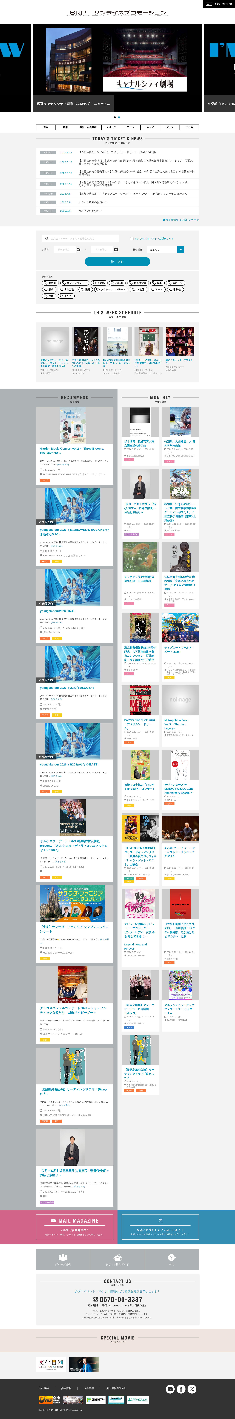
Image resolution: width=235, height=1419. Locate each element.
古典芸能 (69, 289)
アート (130, 127)
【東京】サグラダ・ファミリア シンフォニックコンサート (74, 929)
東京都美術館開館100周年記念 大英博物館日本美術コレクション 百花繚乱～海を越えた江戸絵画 (140, 653)
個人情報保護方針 (116, 1388)
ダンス (169, 127)
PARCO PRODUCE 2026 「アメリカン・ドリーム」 (139, 724)
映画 (141, 878)
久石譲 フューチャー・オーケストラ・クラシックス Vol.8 (179, 852)
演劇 (51, 289)
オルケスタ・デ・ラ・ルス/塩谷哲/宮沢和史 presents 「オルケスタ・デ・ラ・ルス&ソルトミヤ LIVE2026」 (74, 845)
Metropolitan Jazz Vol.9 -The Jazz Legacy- (175, 724)
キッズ (150, 127)
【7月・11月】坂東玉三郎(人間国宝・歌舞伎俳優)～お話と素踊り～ (74, 1173)
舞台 (45, 127)
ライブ (45, 480)
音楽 (65, 127)
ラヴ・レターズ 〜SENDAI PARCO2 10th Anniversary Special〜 (178, 788)
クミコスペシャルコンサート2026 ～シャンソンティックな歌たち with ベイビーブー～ (73, 1010)
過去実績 (89, 1388)
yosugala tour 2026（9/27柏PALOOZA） (67, 687)
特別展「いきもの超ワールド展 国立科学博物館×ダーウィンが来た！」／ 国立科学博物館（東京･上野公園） (180, 512)
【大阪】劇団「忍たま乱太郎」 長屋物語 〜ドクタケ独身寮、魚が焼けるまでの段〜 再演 (179, 930)
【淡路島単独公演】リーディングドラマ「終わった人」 (73, 1092)
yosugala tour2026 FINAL (57, 611)
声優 (51, 296)
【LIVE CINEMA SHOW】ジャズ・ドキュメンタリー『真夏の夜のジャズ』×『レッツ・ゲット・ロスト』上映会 (140, 856)
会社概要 (44, 1388)
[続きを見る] (63, 464)
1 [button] (115, 117)
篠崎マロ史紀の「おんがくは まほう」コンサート (139, 786)
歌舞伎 (177, 289)
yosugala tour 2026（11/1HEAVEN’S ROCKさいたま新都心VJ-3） (74, 532)
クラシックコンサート (113, 289)
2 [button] (119, 117)
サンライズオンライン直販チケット (154, 238)
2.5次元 (140, 289)
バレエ (119, 283)
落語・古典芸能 (88, 127)
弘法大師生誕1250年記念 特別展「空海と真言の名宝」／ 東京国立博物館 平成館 (180, 583)
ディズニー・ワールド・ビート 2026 (179, 649)
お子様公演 (140, 283)
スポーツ (111, 127)
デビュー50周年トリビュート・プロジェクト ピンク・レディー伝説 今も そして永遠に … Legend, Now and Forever (140, 936)
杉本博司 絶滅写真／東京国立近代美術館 (139, 443)
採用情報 (66, 1388)
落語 (87, 289)
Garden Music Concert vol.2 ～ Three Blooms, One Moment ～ (72, 451)
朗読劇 (52, 283)
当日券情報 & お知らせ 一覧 (182, 219)
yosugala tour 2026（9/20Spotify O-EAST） (70, 764)
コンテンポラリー (76, 283)
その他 (189, 127)
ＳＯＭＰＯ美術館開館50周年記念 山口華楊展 (139, 578)
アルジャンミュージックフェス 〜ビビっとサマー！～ (179, 1009)
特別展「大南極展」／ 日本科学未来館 (179, 443)
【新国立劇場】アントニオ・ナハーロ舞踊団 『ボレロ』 (139, 1009)
